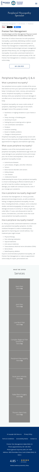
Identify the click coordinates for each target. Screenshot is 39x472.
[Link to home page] (16, 3)
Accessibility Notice (22, 439)
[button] (36, 3)
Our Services (22, 24)
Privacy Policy (28, 434)
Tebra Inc (19, 434)
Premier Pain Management (9, 24)
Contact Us (33, 439)
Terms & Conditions (8, 439)
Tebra (27, 465)
